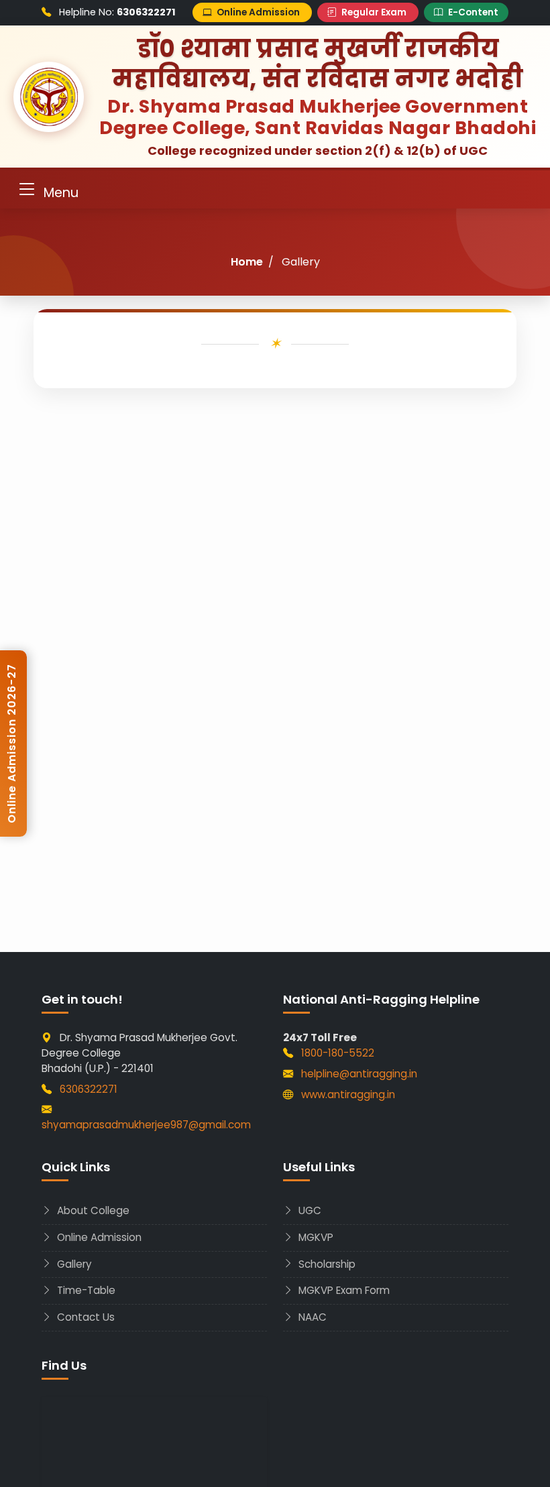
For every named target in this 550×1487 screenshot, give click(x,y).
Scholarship (325, 1264)
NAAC (311, 1317)
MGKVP (314, 1237)
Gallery (73, 1264)
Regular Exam (373, 12)
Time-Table (84, 1290)
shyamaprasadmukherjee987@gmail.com (146, 1125)
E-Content (472, 12)
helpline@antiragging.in (359, 1074)
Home (247, 262)
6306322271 (88, 1089)
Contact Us (84, 1317)
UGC (308, 1210)
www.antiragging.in (348, 1094)
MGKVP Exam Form (343, 1290)
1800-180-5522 (337, 1053)
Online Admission (258, 12)
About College (91, 1210)
